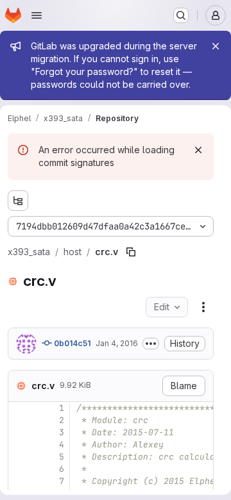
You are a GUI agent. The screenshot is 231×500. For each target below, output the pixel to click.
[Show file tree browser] (18, 200)
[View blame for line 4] (19, 444)
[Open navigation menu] (36, 15)
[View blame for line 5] (19, 457)
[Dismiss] (198, 150)
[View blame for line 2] (19, 420)
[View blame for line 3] (19, 432)
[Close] (215, 46)
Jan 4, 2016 (117, 343)
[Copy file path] (131, 252)
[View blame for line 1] (19, 408)
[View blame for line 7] (19, 481)
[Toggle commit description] (150, 343)
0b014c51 (71, 343)
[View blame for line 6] (19, 469)
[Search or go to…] (181, 15)
